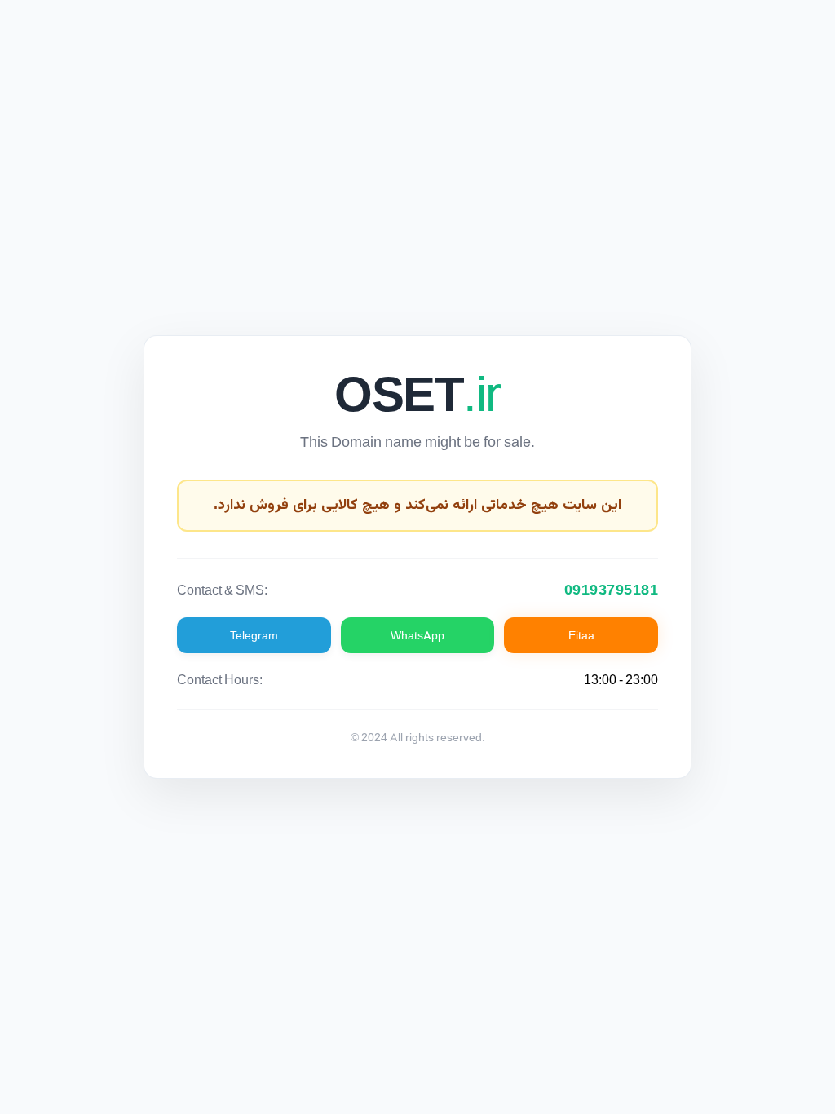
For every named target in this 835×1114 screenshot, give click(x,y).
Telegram (254, 635)
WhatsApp (417, 635)
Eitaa (581, 635)
